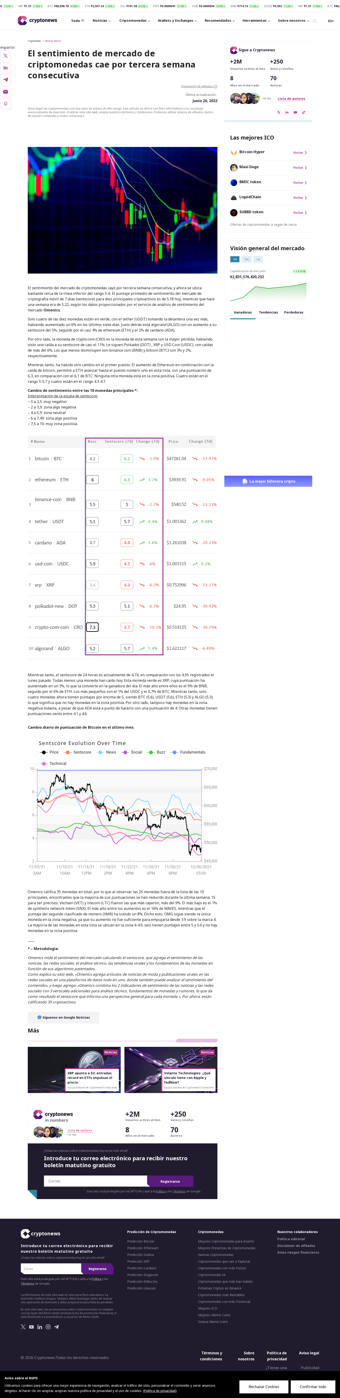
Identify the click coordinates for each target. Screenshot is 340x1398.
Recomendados (218, 20)
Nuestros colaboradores (297, 1232)
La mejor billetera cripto (272, 481)
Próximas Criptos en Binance (219, 1288)
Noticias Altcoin (53, 41)
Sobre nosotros (292, 20)
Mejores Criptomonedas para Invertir (226, 1241)
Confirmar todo (313, 1386)
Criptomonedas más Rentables (221, 1295)
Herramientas (255, 20)
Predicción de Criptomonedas (151, 1232)
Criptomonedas (133, 20)
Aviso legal (309, 1353)
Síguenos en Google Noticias (66, 1017)
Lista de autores (291, 98)
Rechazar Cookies (264, 1386)
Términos (179, 1191)
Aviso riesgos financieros (298, 1253)
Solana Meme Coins (213, 1322)
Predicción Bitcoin (140, 1241)
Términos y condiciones (211, 1356)
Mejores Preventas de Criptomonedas (227, 1248)
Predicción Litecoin (141, 1288)
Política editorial (291, 1239)
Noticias (100, 20)
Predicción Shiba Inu (142, 1282)
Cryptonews (34, 41)
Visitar (298, 153)
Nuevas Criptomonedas (216, 1255)
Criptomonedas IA (212, 1275)
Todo (75, 20)
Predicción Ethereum (142, 1248)
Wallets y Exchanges (175, 20)
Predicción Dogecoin (142, 1275)
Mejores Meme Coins (214, 1315)
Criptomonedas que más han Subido (225, 1282)
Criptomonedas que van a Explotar (224, 1262)
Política (160, 1191)
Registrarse (170, 1181)
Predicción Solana (140, 1255)
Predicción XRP (138, 1262)
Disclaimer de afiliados (296, 1246)
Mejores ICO (207, 1308)
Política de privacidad (277, 1356)
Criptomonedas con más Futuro (222, 1268)
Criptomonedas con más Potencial (224, 1302)
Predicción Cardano (141, 1268)
